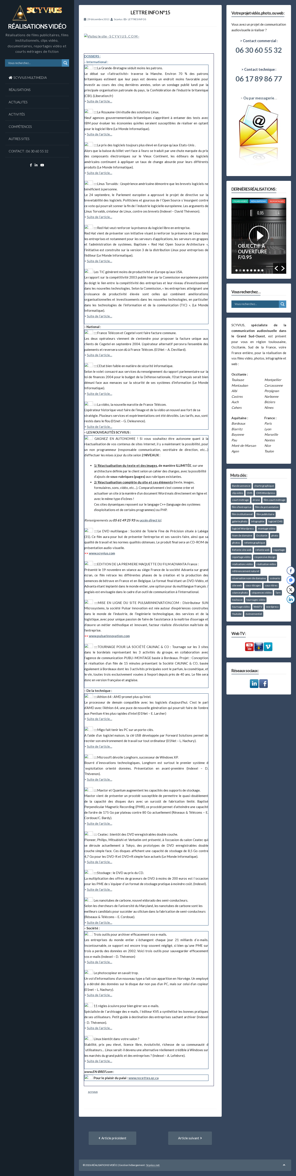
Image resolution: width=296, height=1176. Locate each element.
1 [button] (236, 270)
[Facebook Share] (291, 570)
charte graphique (264, 485)
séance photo (240, 592)
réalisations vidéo (242, 564)
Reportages (276, 201)
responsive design (265, 557)
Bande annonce (241, 485)
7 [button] (258, 270)
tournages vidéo (255, 599)
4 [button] (247, 270)
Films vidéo (240, 201)
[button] (276, 268)
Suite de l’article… (99, 101)
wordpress (272, 606)
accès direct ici (150, 520)
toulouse (237, 599)
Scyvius (118, 19)
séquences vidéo (262, 592)
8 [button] (262, 270)
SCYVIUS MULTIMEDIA (30, 77)
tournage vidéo (241, 606)
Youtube (237, 613)
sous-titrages (253, 585)
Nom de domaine (242, 535)
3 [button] (243, 270)
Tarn (278, 592)
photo (274, 535)
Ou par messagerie (258, 98)
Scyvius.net (152, 1165)
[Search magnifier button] (65, 63)
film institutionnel (242, 514)
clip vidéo (237, 493)
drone (256, 499)
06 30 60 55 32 (259, 50)
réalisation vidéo (266, 564)
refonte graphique (254, 542)
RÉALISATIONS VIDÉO (37, 26)
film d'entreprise (241, 507)
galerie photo (239, 521)
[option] (258, 236)
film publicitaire (265, 514)
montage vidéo (266, 528)
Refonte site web (241, 549)
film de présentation (267, 507)
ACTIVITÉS (17, 114)
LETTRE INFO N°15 (150, 12)
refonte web (262, 549)
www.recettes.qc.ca (143, 1078)
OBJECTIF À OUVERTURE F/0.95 (252, 251)
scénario (275, 578)
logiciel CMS (275, 521)
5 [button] (251, 270)
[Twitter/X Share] (291, 590)
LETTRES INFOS (137, 19)
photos (236, 542)
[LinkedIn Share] (291, 599)
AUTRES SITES (19, 139)
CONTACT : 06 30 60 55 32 (28, 151)
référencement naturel (245, 571)
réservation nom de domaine (249, 578)
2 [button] (240, 270)
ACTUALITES (18, 102)
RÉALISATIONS (20, 90)
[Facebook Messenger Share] (291, 580)
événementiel (254, 613)
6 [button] (255, 270)
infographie (257, 521)
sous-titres (271, 585)
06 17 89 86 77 (259, 78)
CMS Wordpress (265, 493)
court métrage (240, 499)
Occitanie (261, 535)
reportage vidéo (241, 557)
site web (237, 585)
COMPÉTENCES (20, 127)
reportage (279, 549)
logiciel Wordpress (243, 528)
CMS (249, 493)
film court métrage (274, 499)
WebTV (258, 606)
